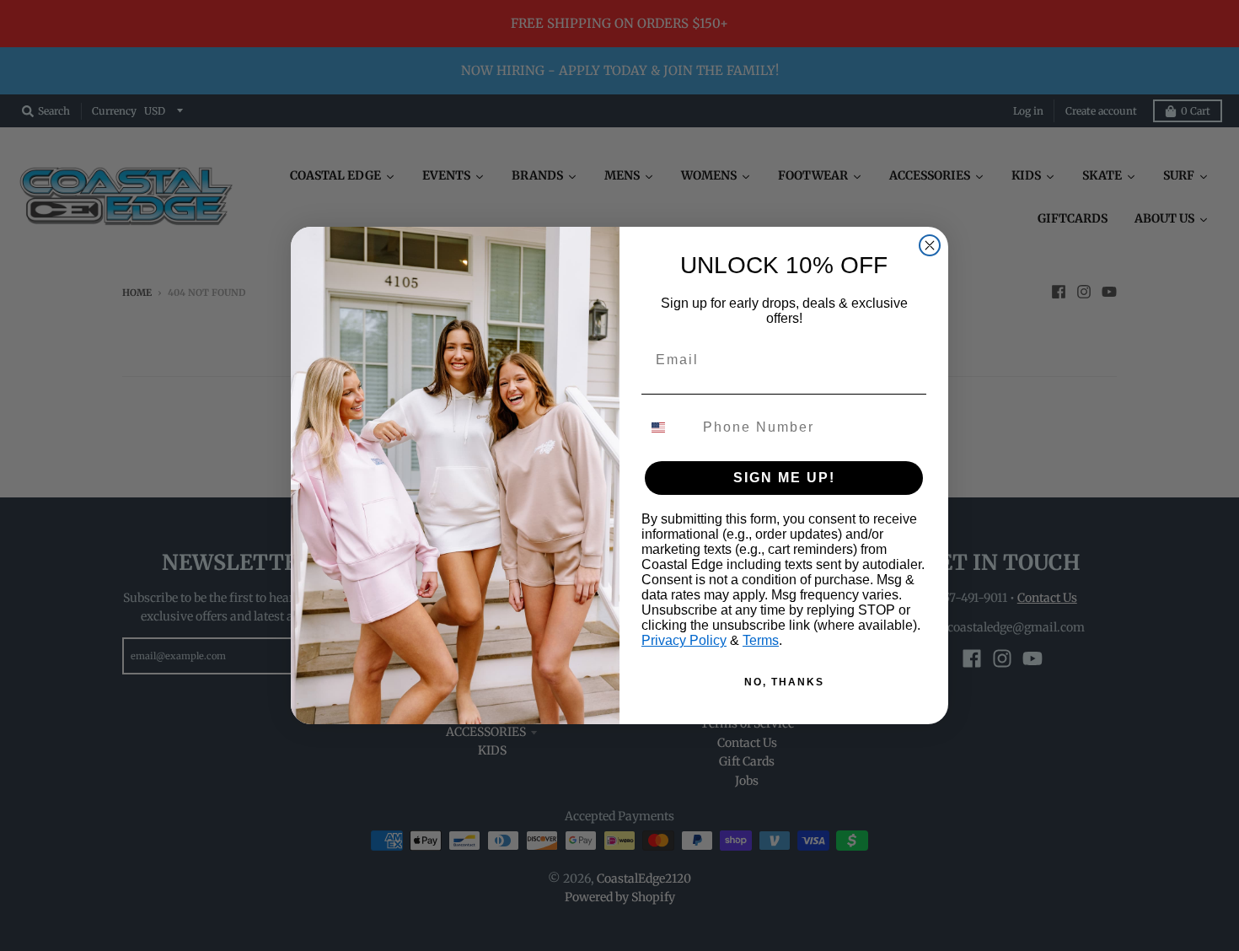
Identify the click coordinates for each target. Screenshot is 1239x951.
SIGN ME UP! (784, 477)
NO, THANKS (784, 682)
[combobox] (668, 427)
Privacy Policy (684, 640)
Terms (761, 640)
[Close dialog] (930, 245)
